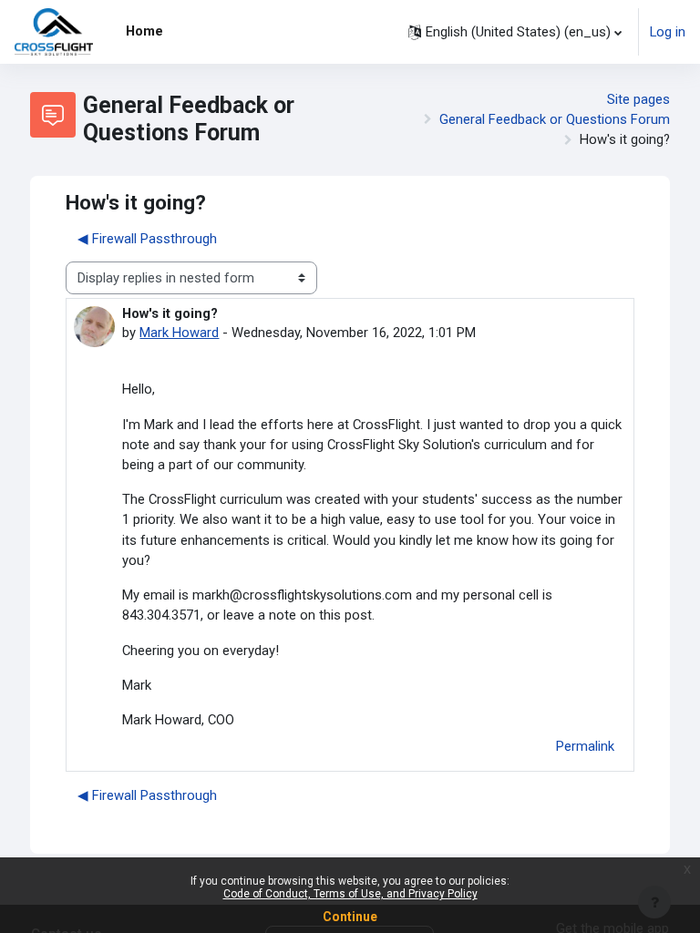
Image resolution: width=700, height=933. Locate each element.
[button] (515, 32)
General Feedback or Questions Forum (554, 119)
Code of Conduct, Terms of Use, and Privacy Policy (350, 893)
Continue (350, 916)
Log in (667, 32)
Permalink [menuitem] (585, 746)
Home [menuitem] (144, 31)
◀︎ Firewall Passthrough (147, 239)
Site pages (638, 99)
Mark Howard (179, 332)
